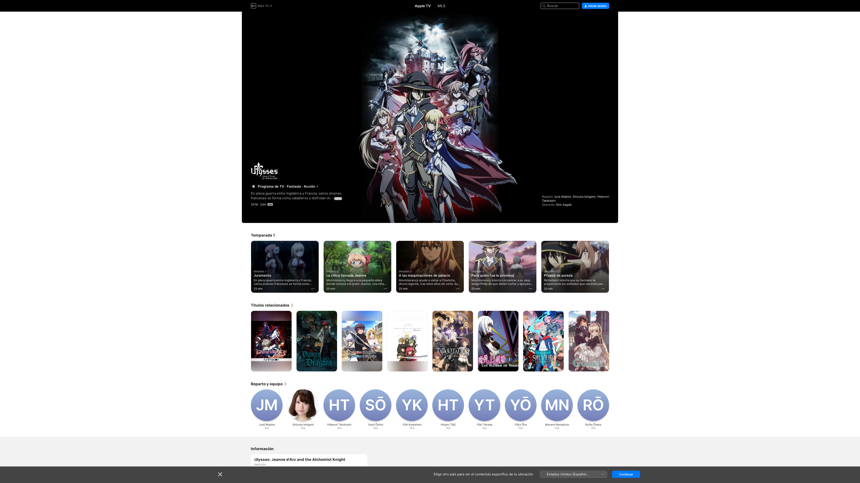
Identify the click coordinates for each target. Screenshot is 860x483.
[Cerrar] (220, 474)
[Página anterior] (246, 267)
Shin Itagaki (564, 204)
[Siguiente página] (614, 267)
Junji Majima (562, 196)
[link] (272, 305)
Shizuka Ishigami (584, 196)
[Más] (313, 289)
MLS (441, 6)
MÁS (338, 198)
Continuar (626, 474)
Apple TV (423, 6)
